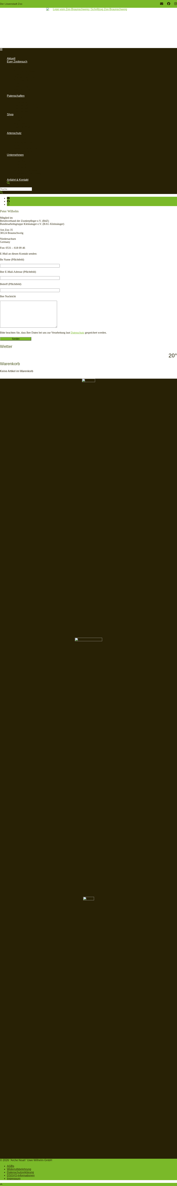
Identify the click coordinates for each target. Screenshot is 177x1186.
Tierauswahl (21, 102)
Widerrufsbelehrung (19, 1169)
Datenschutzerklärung (20, 1172)
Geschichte (21, 164)
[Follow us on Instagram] (175, 4)
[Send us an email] (161, 4)
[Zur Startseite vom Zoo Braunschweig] (88, 27)
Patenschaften (16, 95)
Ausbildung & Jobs (25, 170)
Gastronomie (22, 67)
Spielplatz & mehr (25, 80)
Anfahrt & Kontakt (17, 179)
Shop (10, 114)
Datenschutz (77, 332)
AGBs (10, 1166)
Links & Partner (23, 176)
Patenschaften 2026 (26, 108)
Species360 (21, 139)
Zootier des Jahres (25, 148)
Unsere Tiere (22, 83)
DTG (17, 136)
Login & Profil (22, 126)
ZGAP (17, 145)
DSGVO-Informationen (21, 1175)
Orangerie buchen (25, 74)
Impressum (13, 1178)
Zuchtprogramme (24, 151)
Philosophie (21, 157)
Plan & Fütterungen (26, 77)
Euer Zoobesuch (17, 61)
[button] (1, 49)
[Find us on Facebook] (168, 4)
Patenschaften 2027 (26, 111)
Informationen (22, 98)
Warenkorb (20, 123)
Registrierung (22, 130)
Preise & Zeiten (23, 64)
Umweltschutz (22, 161)
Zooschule (20, 92)
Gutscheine (21, 120)
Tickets (18, 117)
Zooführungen (22, 86)
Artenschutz (14, 133)
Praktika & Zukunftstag (27, 173)
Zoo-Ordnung (22, 89)
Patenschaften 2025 (26, 105)
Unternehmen (15, 154)
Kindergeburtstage (25, 70)
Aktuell (11, 58)
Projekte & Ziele (24, 167)
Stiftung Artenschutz (26, 142)
